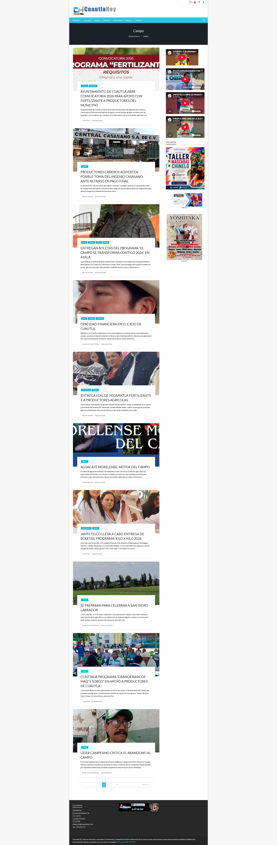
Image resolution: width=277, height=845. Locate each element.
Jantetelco (86, 528)
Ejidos (106, 242)
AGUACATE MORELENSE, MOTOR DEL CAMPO (115, 467)
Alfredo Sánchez (88, 196)
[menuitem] (76, 20)
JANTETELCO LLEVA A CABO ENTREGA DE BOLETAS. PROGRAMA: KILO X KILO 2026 (112, 536)
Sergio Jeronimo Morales (91, 344)
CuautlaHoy (86, 120)
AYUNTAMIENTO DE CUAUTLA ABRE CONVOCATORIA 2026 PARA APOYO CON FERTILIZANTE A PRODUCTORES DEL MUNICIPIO (111, 98)
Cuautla (93, 86)
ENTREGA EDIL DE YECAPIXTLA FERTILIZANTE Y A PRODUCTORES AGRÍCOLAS (116, 397)
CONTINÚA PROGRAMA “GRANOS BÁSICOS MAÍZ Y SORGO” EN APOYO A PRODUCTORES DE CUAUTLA (114, 681)
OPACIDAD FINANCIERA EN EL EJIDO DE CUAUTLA (111, 326)
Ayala (84, 242)
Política (138, 20)
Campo (84, 86)
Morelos (128, 20)
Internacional (117, 20)
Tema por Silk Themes (126, 842)
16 (117, 785)
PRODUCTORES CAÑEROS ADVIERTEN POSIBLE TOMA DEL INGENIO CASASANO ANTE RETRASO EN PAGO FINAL (112, 176)
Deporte (97, 20)
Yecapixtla (86, 390)
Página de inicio (134, 36)
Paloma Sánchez (87, 482)
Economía (87, 20)
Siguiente (145, 785)
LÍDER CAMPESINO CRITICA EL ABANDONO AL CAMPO (116, 755)
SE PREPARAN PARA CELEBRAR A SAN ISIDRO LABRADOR (114, 607)
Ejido (99, 242)
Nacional (106, 20)
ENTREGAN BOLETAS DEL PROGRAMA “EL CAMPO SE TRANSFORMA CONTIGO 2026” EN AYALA (115, 252)
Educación (76, 20)
